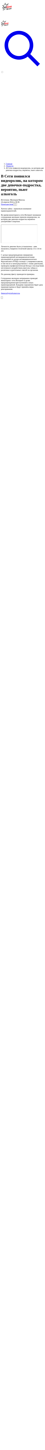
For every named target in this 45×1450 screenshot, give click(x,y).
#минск (4, 293)
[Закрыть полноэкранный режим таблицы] (2, 297)
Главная (9, 164)
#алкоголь (16, 293)
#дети (9, 293)
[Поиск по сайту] (22, 70)
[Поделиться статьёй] (16, 204)
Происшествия (7, 204)
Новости (9, 166)
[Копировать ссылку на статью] (14, 204)
